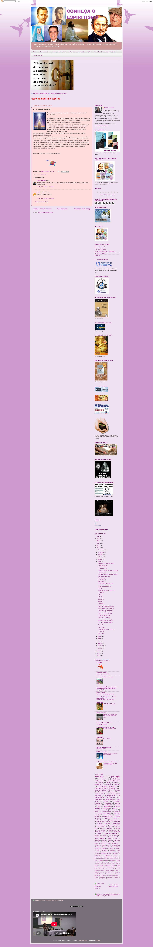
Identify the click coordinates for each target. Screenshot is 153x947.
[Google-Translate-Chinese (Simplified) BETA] (97, 193)
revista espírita (115, 863)
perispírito (97, 845)
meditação (112, 850)
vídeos (103, 845)
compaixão (104, 848)
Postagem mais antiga (82, 209)
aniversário (101, 826)
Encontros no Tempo (99, 870)
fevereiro (100, 645)
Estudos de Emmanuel (44, 52)
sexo (98, 853)
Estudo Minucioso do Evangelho (77, 52)
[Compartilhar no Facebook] (67, 172)
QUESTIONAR (107, 738)
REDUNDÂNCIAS (101, 749)
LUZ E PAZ (100, 702)
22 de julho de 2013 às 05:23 (45, 198)
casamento (98, 799)
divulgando (112, 860)
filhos (96, 828)
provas (109, 840)
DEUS (106, 801)
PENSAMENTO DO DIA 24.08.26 (105, 694)
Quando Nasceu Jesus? (109, 728)
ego (107, 875)
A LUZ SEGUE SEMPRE (104, 586)
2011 (98, 653)
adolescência (99, 784)
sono (101, 878)
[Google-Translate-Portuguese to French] (100, 193)
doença (118, 860)
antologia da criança (114, 858)
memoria (103, 863)
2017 (98, 538)
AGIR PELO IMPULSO (109, 704)
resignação (99, 846)
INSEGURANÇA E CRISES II (106, 608)
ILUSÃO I (100, 597)
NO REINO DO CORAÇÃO (105, 583)
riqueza (96, 865)
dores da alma (102, 792)
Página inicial (62, 209)
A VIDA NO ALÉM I (103, 568)
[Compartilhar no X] (65, 172)
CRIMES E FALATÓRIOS (105, 613)
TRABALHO (101, 627)
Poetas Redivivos (98, 872)
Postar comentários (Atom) (45, 212)
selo (99, 806)
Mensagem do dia (102, 712)
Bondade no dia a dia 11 (103, 674)
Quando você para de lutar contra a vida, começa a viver (110, 715)
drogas (118, 828)
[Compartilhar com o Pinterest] (68, 172)
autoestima (97, 840)
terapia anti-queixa (114, 825)
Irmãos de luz (41, 192)
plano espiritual (115, 820)
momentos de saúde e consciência (106, 788)
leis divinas (101, 830)
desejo (106, 860)
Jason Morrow (83, 940)
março (100, 643)
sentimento (117, 821)
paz (116, 826)
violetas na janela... (102, 751)
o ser (96, 858)
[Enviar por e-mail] (62, 172)
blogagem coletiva (100, 831)
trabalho (117, 803)
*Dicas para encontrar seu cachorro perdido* (110, 764)
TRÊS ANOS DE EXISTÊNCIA (106, 563)
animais (100, 782)
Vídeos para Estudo (37, 55)
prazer (108, 863)
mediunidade (116, 823)
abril (99, 641)
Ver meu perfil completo (101, 125)
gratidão (96, 877)
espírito (98, 842)
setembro (101, 557)
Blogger (98, 940)
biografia (107, 823)
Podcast (89, 52)
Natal (116, 838)
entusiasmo (98, 862)
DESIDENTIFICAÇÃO (104, 576)
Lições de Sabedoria (111, 833)
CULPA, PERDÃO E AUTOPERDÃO (107, 574)
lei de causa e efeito (101, 836)
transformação (116, 840)
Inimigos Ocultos (101, 690)
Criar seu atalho (98, 525)
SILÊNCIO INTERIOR (104, 615)
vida (110, 835)
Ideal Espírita (108, 805)
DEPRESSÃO (101, 581)
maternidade (115, 843)
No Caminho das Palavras (104, 723)
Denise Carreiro (109, 107)
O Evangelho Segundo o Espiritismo (105, 251)
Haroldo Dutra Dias (110, 870)
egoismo (118, 848)
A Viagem (99, 662)
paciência (104, 842)
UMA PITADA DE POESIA (104, 747)
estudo (115, 855)
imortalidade (102, 877)
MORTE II (100, 601)
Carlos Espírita (101, 692)
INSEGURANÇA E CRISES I (105, 611)
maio (99, 638)
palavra (115, 808)
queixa (99, 805)
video (109, 838)
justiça (116, 835)
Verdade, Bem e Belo (102, 724)
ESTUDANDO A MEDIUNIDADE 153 (106, 699)
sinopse (99, 823)
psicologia (115, 776)
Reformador (97, 855)
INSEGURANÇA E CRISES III (106, 606)
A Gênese (97, 255)
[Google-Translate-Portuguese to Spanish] (117, 193)
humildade (104, 850)
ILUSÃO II (100, 594)
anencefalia (115, 846)
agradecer (102, 873)
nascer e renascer (113, 857)
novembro (101, 552)
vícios (106, 858)
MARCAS (100, 625)
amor (112, 792)
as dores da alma (107, 816)
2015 (98, 543)
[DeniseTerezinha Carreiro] (95, 524)
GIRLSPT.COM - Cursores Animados (76, 906)
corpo (96, 860)
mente (99, 833)
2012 (98, 651)
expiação (116, 875)
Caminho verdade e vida (102, 790)
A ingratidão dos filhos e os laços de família (110, 753)
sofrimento (109, 799)
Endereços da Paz (106, 853)
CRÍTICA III (101, 633)
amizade (97, 835)
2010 (98, 655)
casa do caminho (111, 873)
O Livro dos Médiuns (100, 249)
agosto (100, 559)
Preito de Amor (108, 872)
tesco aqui (100, 737)
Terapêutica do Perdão (101, 810)
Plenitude (117, 790)
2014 (98, 545)
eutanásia (105, 862)
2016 (98, 540)
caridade (109, 784)
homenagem (98, 857)
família (96, 820)
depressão (109, 828)
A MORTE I (101, 604)
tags (105, 878)
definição (101, 860)
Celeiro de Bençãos (110, 867)
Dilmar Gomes (41, 180)
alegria (116, 842)
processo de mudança (106, 852)
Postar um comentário (41, 201)
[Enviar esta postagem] (58, 171)
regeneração (117, 852)
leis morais (114, 810)
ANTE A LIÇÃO (102, 579)
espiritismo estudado (107, 786)
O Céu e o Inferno (100, 253)
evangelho (117, 831)
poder (110, 842)
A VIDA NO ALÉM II (103, 566)
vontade (113, 865)
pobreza (96, 878)
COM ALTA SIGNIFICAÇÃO (105, 620)
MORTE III (101, 599)
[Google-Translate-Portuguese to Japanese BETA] (108, 193)
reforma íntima (101, 825)
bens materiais (107, 815)
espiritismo (107, 855)
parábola (107, 818)
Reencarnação (108, 806)
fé (101, 828)
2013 (98, 547)
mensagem (44, 174)
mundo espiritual (116, 845)
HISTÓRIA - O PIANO (104, 618)
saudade (101, 865)
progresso (105, 820)
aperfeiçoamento (110, 795)
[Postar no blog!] (63, 172)
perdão (118, 805)
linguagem (116, 877)
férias (98, 850)
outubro (100, 554)
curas (104, 835)
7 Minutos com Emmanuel (59, 52)
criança (96, 843)
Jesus (115, 782)
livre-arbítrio (113, 836)
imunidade (109, 877)
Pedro (117, 870)
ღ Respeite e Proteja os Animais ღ (107, 761)
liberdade (105, 857)
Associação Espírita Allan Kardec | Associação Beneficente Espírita (107, 687)
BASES (100, 588)
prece (108, 821)
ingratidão (118, 862)
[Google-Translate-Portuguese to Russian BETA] (114, 193)
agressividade (107, 846)
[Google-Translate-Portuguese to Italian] (105, 193)
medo (97, 863)
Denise (96, 522)
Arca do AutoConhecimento (105, 677)
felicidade (117, 811)
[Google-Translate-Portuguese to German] (103, 193)
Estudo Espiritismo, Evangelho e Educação (104, 52)
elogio (111, 875)
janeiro (100, 648)
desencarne (100, 821)
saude (115, 818)
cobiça (103, 875)
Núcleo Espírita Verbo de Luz (105, 727)
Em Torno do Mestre (113, 868)
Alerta (103, 779)
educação (108, 803)
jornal (108, 782)
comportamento (106, 811)
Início (34, 52)
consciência (107, 808)
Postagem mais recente (42, 209)
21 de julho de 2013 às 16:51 (45, 186)
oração (109, 826)
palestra (101, 858)
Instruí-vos (115, 853)
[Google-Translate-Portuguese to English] (111, 193)
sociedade (107, 865)
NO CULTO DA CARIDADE (105, 622)
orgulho (104, 840)
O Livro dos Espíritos (100, 247)
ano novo (97, 848)
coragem (111, 848)
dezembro (101, 550)
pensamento (112, 830)
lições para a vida (105, 843)
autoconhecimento (114, 781)
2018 (98, 536)
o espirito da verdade (104, 813)
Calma (102, 867)
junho (99, 636)
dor (109, 831)
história (117, 784)
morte (96, 811)
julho (99, 561)
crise (108, 845)
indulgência (111, 862)
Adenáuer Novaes (102, 672)
